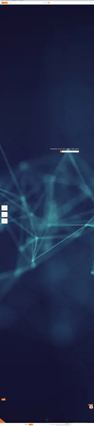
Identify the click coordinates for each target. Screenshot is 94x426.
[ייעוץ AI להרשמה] (91, 407)
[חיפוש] (11, 3)
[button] (91, 3)
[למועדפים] (9, 3)
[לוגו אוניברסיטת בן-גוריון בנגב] (46, 3)
